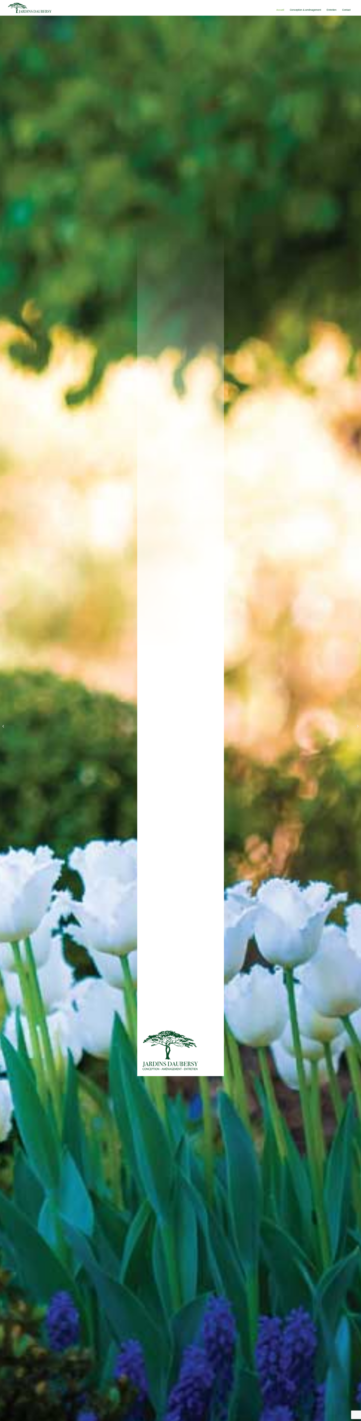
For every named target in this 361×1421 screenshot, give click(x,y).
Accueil (280, 9)
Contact (346, 9)
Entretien (331, 9)
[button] (3, 726)
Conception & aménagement (305, 9)
